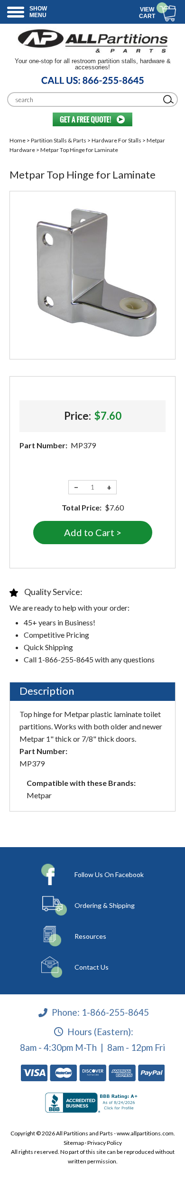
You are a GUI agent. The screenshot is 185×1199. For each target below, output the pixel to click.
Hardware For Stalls (116, 140)
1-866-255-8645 (115, 1012)
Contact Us (91, 967)
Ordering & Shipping (104, 905)
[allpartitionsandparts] (92, 41)
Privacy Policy (104, 1142)
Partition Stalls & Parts (58, 140)
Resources (90, 936)
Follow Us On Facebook (109, 874)
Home (17, 140)
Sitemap (74, 1142)
